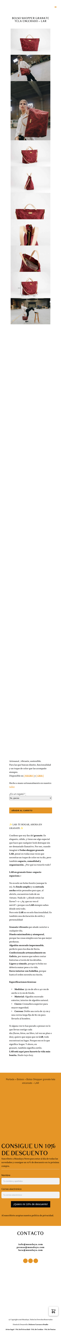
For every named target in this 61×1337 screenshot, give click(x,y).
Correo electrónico (11, 1189)
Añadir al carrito (21, 810)
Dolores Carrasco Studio (38, 1324)
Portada (10, 1079)
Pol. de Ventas (50, 1329)
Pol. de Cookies (37, 1329)
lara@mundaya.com (30, 1250)
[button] (53, 1311)
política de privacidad (42, 1215)
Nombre (5, 1175)
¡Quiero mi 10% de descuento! (30, 1204)
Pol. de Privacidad (23, 1329)
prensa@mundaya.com (30, 1247)
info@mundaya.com (30, 1244)
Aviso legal (10, 1329)
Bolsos (20, 1079)
